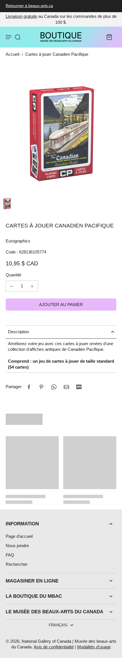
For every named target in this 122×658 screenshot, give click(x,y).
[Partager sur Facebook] (29, 387)
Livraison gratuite (21, 16)
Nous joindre (17, 545)
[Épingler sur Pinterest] (41, 387)
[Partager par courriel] (66, 387)
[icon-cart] (109, 36)
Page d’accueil (19, 536)
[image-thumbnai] (7, 204)
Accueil (12, 54)
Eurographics (18, 240)
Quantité (13, 274)
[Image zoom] (61, 133)
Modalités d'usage (94, 646)
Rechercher (17, 564)
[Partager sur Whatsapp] (54, 387)
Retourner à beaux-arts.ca (29, 6)
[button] (61, 304)
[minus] (11, 286)
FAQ (10, 554)
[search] (17, 36)
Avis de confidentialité (54, 646)
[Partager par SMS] (79, 387)
